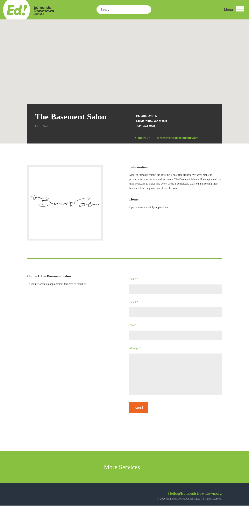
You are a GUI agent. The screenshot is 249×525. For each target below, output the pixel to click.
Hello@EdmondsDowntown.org (195, 493)
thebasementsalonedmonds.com (177, 137)
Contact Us (142, 137)
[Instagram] (41, 494)
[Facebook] (30, 494)
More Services (122, 467)
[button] (234, 9)
